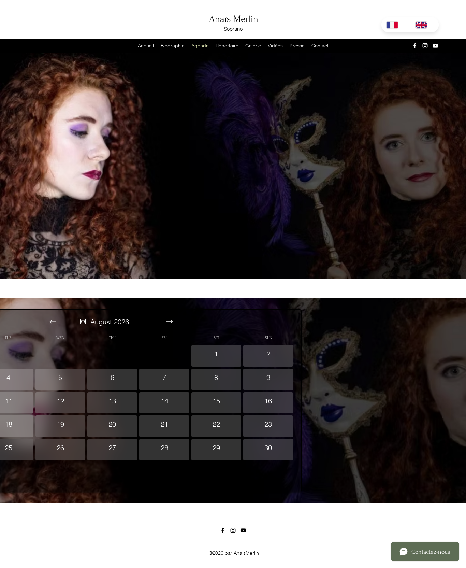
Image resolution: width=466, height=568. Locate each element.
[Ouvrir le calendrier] (83, 321)
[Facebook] (414, 45)
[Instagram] (425, 45)
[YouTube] (435, 45)
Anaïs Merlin (233, 19)
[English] (424, 24)
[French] (395, 24)
